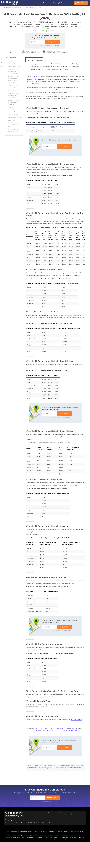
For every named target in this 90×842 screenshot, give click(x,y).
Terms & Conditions (74, 831)
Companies (46, 3)
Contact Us (37, 822)
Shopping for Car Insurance (61, 3)
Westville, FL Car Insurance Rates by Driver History (13, 95)
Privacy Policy (64, 831)
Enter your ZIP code (60, 96)
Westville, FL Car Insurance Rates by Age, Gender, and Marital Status (13, 79)
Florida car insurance (39, 81)
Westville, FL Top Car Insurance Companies (14, 116)
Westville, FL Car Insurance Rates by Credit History (13, 88)
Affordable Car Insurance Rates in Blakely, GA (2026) (66, 730)
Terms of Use (56, 45)
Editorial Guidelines (32, 765)
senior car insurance (32, 320)
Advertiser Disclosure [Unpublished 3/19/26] (21, 822)
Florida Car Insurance (36, 7)
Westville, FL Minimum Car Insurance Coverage (14, 64)
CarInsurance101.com (25, 831)
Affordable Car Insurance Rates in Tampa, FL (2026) (44, 730)
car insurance (36, 77)
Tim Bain (33, 51)
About (6, 822)
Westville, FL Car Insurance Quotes (13, 130)
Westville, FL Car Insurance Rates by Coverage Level (13, 71)
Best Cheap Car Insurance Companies (17, 7)
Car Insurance (35, 3)
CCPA (81, 831)
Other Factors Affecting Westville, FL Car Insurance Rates (13, 123)
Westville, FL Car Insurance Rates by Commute (13, 102)
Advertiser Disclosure (10, 53)
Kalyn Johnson (58, 51)
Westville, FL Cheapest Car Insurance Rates (12, 110)
